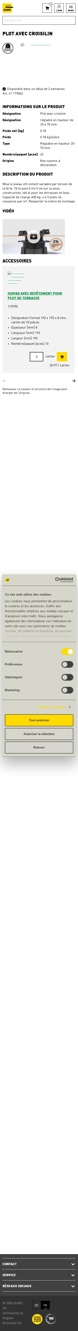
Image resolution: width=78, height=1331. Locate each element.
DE (36, 1305)
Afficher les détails (51, 707)
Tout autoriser (39, 720)
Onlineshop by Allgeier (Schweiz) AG (12, 1318)
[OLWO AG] (7, 8)
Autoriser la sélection (39, 734)
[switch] (67, 664)
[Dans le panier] (62, 356)
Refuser (39, 747)
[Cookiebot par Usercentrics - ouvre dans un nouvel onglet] (55, 580)
